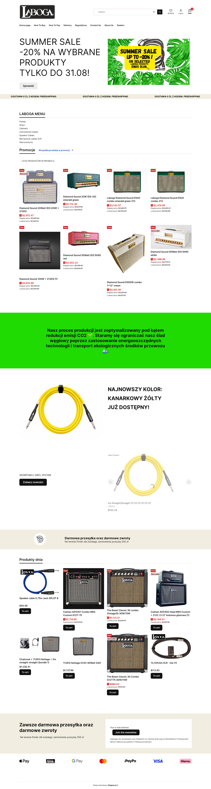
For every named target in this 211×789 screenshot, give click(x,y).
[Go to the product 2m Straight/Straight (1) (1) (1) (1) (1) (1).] (144, 476)
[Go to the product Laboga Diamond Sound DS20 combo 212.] (171, 181)
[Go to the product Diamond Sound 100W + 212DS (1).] (39, 250)
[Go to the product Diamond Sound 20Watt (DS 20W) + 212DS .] (39, 186)
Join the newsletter (126, 732)
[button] (159, 11)
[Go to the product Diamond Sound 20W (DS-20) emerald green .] (83, 181)
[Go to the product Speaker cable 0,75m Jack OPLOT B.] (39, 581)
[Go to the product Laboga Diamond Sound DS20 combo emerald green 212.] (127, 181)
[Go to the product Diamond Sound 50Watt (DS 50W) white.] (171, 237)
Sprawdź (28, 85)
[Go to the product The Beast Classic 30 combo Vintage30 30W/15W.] (127, 588)
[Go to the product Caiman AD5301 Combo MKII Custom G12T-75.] (83, 588)
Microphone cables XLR (30, 139)
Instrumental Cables (28, 132)
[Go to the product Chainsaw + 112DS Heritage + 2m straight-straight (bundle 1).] (39, 644)
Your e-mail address (119, 727)
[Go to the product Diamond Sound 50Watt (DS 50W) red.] (83, 238)
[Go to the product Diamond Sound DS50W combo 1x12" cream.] (127, 252)
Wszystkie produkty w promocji (54, 150)
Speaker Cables (26, 135)
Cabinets (23, 128)
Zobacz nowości (33, 482)
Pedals (22, 121)
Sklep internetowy (104, 785)
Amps (22, 125)
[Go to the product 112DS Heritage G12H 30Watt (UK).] (83, 646)
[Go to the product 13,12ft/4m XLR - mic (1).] (171, 646)
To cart (25, 611)
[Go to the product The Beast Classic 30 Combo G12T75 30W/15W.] (127, 653)
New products (26, 142)
